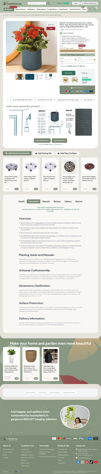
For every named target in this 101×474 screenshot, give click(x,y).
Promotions (61, 463)
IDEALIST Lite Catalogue (46, 449)
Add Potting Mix (45, 153)
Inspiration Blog (62, 452)
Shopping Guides (63, 455)
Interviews (61, 457)
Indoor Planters (42, 392)
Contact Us (24, 449)
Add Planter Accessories (18, 153)
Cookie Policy (25, 466)
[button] (55, 76)
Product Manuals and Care (47, 456)
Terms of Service (26, 452)
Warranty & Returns (27, 457)
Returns (79, 201)
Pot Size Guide (7, 452)
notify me (84, 73)
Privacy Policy (25, 463)
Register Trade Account (77, 55)
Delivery (68, 201)
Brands (5, 455)
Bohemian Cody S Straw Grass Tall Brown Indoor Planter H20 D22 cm (31, 369)
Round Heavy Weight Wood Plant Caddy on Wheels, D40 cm (89, 178)
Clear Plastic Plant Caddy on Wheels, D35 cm (30, 178)
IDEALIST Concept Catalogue (45, 453)
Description (34, 201)
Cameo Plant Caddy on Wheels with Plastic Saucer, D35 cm (10, 179)
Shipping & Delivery (27, 455)
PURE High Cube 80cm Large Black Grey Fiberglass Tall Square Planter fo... (49, 369)
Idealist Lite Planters (55, 392)
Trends (60, 460)
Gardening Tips (62, 449)
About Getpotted (8, 449)
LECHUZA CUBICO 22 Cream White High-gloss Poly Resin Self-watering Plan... (11, 369)
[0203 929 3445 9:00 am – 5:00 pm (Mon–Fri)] (90, 9)
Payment (24, 460)
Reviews (57, 201)
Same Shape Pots (59, 140)
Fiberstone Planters (30, 392)
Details (22, 201)
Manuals (46, 201)
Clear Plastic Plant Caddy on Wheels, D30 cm (49, 178)
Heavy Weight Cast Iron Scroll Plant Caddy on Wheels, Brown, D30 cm (69, 179)
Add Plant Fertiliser (68, 153)
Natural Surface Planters (69, 392)
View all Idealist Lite (42, 140)
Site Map (5, 457)
